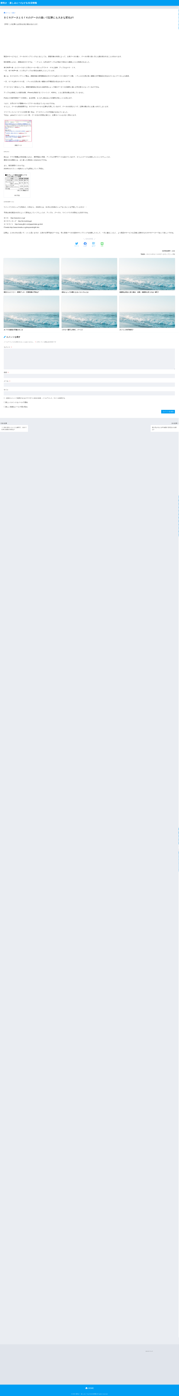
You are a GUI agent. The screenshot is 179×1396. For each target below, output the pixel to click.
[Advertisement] (89, 40)
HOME (91, 1388)
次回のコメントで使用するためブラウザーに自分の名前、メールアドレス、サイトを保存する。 (36, 398)
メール (7, 381)
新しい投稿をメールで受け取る (16, 407)
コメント (8, 347)
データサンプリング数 (167, 254)
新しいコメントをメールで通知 (16, 402)
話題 (173, 251)
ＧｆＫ (156, 254)
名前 (6, 372)
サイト (6, 390)
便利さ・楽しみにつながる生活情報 (18, 3)
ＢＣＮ (149, 254)
